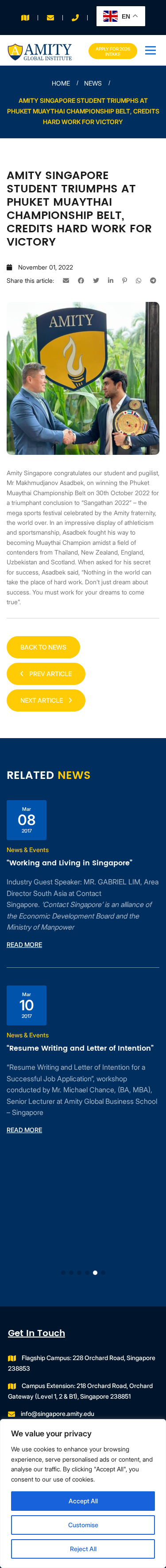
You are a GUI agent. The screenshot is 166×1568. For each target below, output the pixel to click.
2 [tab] (71, 1273)
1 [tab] (63, 1273)
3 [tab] (79, 1273)
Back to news (43, 647)
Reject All (83, 1548)
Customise (83, 1525)
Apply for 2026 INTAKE (113, 51)
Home (61, 83)
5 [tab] (95, 1273)
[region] (83, 1493)
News (93, 83)
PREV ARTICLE (50, 673)
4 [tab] (87, 1273)
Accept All (83, 1501)
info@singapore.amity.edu (57, 1413)
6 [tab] (103, 1273)
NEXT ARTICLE (42, 700)
